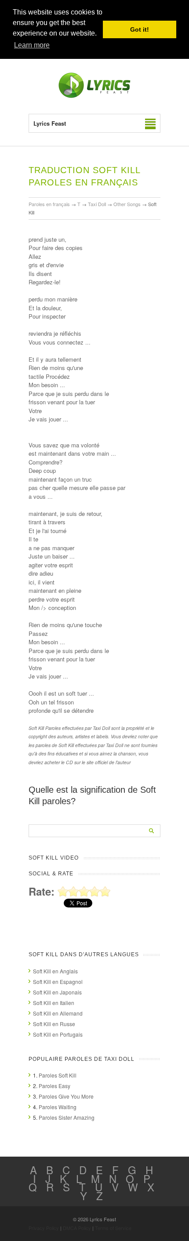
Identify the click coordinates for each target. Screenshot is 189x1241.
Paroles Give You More (66, 1096)
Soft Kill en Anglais (55, 971)
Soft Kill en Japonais (57, 992)
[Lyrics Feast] (94, 96)
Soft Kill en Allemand (58, 1013)
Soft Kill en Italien (53, 1002)
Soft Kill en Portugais (58, 1034)
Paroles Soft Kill (57, 1075)
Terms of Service (113, 1227)
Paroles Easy (54, 1085)
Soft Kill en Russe (54, 1023)
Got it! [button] (139, 29)
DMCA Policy (77, 1227)
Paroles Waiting (57, 1106)
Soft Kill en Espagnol (58, 981)
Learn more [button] (32, 45)
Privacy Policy (44, 1227)
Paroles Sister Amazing (66, 1117)
